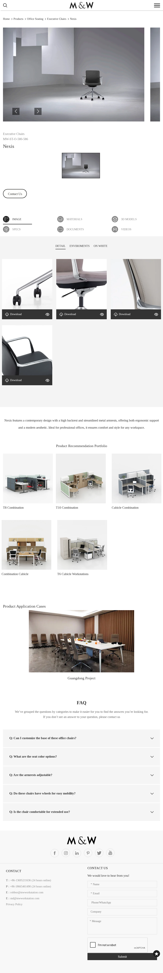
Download (16, 314)
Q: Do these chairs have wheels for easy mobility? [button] (42, 793)
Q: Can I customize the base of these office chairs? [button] (42, 738)
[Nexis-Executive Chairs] (81, 5)
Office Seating (35, 18)
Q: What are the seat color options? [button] (33, 756)
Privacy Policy (14, 904)
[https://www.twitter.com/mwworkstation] (99, 853)
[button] (15, 111)
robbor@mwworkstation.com (26, 892)
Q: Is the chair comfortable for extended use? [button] (39, 811)
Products (18, 18)
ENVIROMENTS (80, 246)
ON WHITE (101, 246)
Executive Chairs (56, 18)
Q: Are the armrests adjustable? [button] (30, 775)
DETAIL (60, 246)
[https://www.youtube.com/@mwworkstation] (110, 853)
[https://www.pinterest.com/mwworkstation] (88, 853)
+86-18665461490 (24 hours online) (30, 886)
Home (6, 18)
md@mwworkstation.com (24, 898)
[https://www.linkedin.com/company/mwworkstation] (77, 853)
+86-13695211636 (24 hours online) (30, 880)
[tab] (81, 738)
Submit (122, 956)
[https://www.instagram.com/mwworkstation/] (66, 853)
